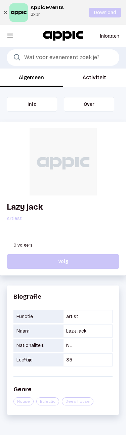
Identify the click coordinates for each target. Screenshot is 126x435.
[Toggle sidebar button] (10, 36)
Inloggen (109, 36)
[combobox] (63, 58)
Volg (63, 261)
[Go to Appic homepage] (63, 35)
